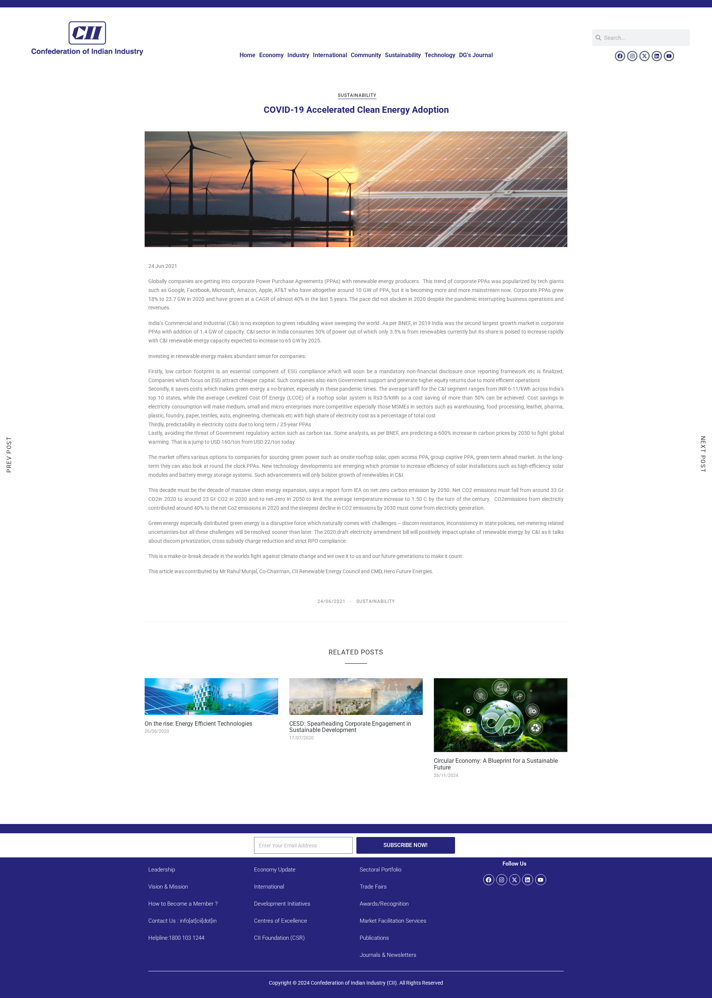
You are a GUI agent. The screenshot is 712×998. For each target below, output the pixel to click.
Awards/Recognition (384, 903)
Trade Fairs (373, 886)
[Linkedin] (657, 56)
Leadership (161, 869)
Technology (440, 55)
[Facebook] (620, 56)
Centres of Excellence (280, 920)
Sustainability (403, 55)
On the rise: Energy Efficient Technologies (198, 723)
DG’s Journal (476, 55)
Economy (271, 55)
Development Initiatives (282, 903)
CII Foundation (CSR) (279, 938)
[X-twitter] (644, 56)
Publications (374, 938)
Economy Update (275, 869)
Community (366, 55)
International (330, 55)
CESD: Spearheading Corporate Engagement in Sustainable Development (350, 727)
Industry (298, 55)
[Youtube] (669, 56)
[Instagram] (632, 56)
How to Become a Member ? (183, 903)
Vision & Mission (168, 886)
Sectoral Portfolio (380, 869)
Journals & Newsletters (388, 955)
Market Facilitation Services (393, 920)
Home (248, 55)
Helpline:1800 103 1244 (176, 938)
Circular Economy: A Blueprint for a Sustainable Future (496, 764)
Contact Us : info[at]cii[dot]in (182, 920)
